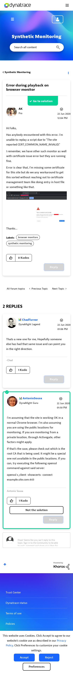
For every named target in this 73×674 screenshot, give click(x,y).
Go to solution (43, 101)
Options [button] (68, 72)
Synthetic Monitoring (17, 72)
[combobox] (36, 47)
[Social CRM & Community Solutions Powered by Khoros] (61, 565)
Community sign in (57, 19)
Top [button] (5, 564)
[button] (24, 657)
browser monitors (28, 237)
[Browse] (14, 19)
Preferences (36, 667)
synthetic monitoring (20, 243)
